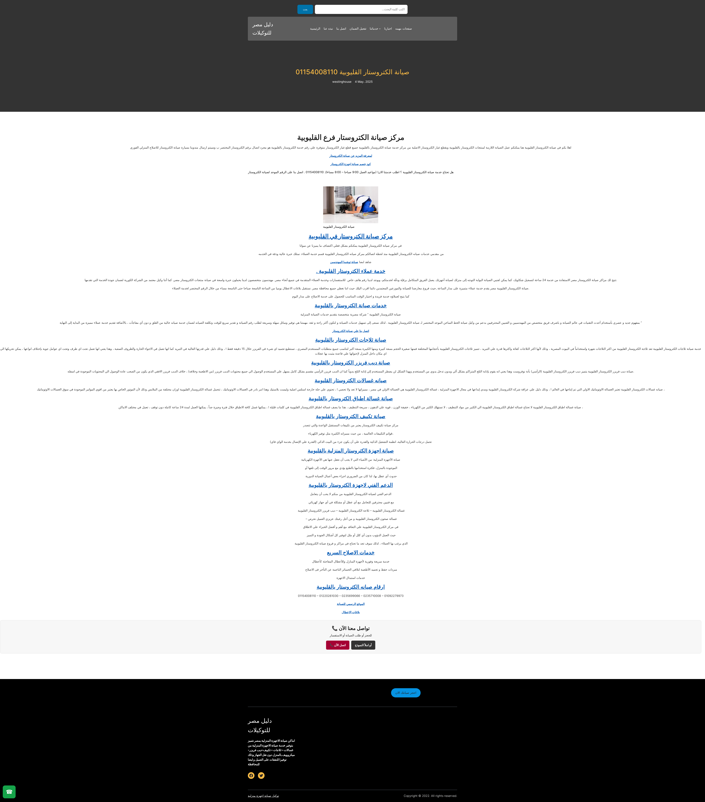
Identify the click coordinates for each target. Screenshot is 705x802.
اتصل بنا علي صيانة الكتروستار (350, 331)
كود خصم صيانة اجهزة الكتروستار (350, 164)
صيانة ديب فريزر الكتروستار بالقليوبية (350, 362)
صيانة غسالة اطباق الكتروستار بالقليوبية (351, 398)
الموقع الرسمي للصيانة (351, 604)
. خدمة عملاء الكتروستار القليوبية (350, 271)
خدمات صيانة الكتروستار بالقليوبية (351, 305)
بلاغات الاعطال (351, 612)
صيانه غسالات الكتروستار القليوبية (351, 380)
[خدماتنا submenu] (380, 29)
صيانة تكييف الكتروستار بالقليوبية (350, 416)
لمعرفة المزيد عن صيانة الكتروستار (350, 156)
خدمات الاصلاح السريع (351, 552)
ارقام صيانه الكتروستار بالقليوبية (351, 587)
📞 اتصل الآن (338, 645)
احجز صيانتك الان (405, 692)
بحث (305, 9)
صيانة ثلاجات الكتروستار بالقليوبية (350, 340)
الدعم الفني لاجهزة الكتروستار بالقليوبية (351, 485)
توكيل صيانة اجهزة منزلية (263, 796)
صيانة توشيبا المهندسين (344, 262)
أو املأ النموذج (363, 645)
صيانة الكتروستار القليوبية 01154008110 (352, 72)
